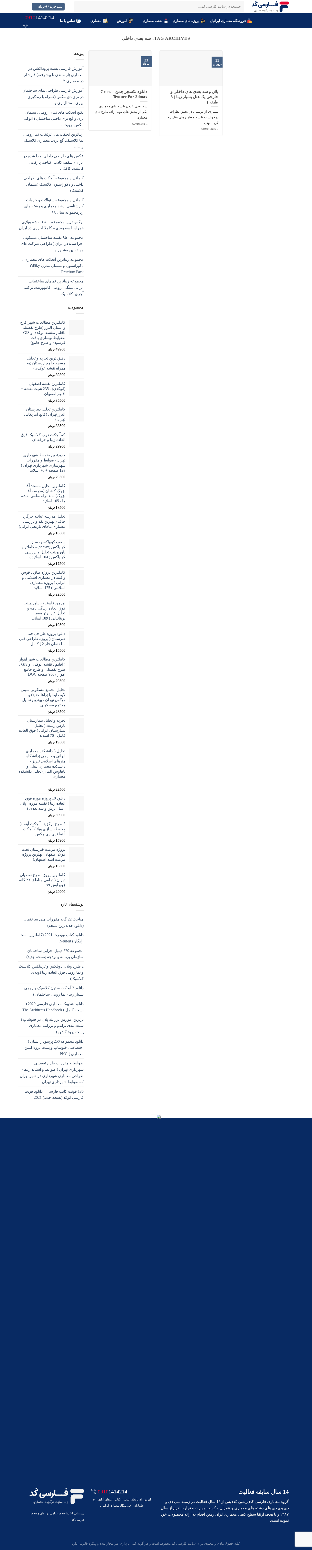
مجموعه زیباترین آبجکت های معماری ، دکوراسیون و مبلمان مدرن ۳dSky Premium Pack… (53, 265)
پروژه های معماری (186, 21)
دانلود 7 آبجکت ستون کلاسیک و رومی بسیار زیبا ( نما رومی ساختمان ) (54, 991)
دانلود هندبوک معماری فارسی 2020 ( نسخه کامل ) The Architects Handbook (53, 1007)
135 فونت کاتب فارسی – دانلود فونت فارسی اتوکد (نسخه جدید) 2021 (54, 1094)
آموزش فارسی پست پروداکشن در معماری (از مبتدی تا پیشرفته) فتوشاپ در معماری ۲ (53, 74)
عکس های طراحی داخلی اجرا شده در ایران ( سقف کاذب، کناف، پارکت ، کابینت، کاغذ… (53, 162)
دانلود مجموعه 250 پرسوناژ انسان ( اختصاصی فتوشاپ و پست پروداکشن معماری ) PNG (54, 1047)
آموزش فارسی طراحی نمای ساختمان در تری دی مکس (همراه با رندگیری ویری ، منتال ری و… (53, 96)
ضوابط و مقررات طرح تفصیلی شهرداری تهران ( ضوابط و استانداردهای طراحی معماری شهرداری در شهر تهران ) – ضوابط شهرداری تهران (52, 1072)
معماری (95, 21)
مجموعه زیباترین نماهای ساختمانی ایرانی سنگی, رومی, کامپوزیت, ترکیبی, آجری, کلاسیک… (52, 287)
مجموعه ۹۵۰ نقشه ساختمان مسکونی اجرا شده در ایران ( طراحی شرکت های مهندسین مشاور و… (52, 243)
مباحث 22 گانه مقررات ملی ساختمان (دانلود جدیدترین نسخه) (54, 922)
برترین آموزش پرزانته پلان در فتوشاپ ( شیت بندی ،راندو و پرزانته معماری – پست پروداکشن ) (52, 1025)
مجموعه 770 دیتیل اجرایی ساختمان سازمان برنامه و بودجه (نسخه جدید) (55, 954)
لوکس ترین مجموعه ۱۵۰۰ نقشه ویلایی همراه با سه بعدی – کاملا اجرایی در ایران (51, 225)
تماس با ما (67, 21)
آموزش (122, 21)
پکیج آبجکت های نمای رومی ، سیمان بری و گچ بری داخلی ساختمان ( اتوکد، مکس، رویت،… (54, 118)
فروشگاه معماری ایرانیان (228, 21)
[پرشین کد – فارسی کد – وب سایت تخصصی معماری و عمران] (270, 6)
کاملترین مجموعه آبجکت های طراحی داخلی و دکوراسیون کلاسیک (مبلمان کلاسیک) (54, 184)
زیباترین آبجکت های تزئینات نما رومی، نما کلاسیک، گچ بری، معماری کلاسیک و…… (53, 140)
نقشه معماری (152, 21)
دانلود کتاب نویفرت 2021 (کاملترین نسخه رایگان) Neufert (51, 938)
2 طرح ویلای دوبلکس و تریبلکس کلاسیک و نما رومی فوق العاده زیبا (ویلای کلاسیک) (51, 972)
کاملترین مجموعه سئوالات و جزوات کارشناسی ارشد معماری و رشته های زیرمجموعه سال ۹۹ (54, 206)
